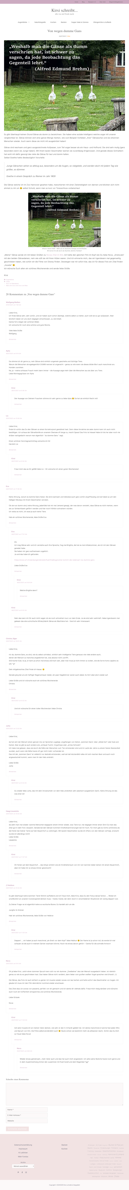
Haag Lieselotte (12, 811)
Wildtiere (104, 1176)
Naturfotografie (40, 22)
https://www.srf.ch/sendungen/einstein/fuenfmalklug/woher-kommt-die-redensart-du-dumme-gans (54, 560)
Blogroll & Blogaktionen (116, 2)
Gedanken (98, 1151)
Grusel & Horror (91, 1154)
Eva (7, 486)
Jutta (8, 726)
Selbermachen (93, 1170)
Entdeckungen (105, 1148)
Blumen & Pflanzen (116, 1145)
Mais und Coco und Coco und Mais (17, 285)
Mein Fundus (23, 1157)
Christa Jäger (11, 639)
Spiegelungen (117, 1170)
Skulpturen (101, 1170)
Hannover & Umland (116, 1154)
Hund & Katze (94, 1161)
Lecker (116, 1161)
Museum (119, 1164)
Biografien (105, 1145)
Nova (8, 961)
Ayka (8, 351)
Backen (64, 22)
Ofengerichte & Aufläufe (102, 22)
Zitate (8, 281)
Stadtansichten (93, 1173)
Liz (7, 416)
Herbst (96, 1158)
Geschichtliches (109, 1151)
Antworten (12, 339)
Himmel (118, 1157)
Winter (110, 1176)
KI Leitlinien (23, 1153)
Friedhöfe (121, 1148)
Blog (83, 2)
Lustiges (93, 1164)
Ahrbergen (91, 1145)
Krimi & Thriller (104, 1161)
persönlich (118, 1167)
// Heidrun (10, 885)
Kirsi (69, 36)
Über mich (103, 2)
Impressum (23, 1149)
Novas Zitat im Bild (54, 255)
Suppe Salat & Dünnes (79, 22)
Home (76, 2)
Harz (91, 1158)
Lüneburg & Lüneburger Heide (106, 1164)
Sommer (109, 1170)
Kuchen (111, 1161)
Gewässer (120, 1151)
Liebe (120, 1161)
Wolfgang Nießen (13, 302)
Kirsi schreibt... (64, 10)
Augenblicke (22, 22)
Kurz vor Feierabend (12, 283)
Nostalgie (105, 1167)
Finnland (114, 1148)
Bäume (90, 1148)
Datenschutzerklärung (23, 1145)
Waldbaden (120, 1173)
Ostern (111, 1167)
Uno (101, 1173)
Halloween (99, 1154)
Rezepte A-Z (92, 2)
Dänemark (96, 1148)
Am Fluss (99, 1145)
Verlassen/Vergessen (109, 1173)
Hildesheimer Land (106, 1158)
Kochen (53, 22)
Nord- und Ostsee (95, 1167)
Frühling (91, 1151)
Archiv (23, 1162)
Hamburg (104, 1154)
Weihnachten (96, 1176)
